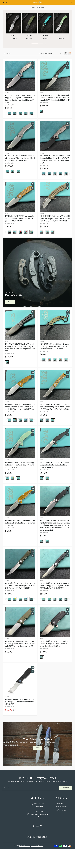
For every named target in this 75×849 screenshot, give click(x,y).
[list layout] (65, 53)
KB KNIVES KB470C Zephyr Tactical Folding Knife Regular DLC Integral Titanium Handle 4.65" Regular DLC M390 (20, 347)
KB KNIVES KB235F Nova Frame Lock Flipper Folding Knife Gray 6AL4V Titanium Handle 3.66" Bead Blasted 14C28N (20, 99)
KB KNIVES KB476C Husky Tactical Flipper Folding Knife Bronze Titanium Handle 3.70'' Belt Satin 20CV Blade (55, 218)
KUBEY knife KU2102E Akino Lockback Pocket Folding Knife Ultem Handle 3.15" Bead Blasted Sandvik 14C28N (55, 406)
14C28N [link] (29, 36)
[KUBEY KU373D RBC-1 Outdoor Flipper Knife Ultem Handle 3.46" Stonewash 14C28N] (20, 501)
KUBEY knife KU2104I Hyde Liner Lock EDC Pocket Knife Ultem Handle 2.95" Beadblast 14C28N (20, 218)
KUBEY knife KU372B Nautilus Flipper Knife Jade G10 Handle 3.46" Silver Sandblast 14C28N (19, 464)
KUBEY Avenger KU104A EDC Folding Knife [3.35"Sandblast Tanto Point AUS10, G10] (19, 701)
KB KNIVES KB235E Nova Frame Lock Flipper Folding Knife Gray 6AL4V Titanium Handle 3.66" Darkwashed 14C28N (55, 159)
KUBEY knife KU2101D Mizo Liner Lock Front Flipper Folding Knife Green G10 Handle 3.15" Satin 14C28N (20, 585)
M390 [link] (13, 36)
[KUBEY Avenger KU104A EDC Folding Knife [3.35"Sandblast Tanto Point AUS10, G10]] (20, 680)
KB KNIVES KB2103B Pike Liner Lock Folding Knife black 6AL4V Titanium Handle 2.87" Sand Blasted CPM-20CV (55, 97)
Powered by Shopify (37, 846)
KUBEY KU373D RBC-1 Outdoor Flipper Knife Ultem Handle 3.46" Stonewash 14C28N (20, 522)
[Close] (20, 4)
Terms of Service (61, 806)
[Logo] (37, 2)
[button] (7, 2)
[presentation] (34, 113)
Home (33, 7)
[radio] (9, 113)
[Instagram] (37, 826)
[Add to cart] (32, 67)
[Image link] (13, 27)
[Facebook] (34, 826)
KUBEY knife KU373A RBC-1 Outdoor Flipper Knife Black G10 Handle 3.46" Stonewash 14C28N (55, 464)
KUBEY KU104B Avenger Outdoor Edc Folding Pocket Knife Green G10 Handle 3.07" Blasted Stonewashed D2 (20, 643)
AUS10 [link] (45, 36)
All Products (61, 803)
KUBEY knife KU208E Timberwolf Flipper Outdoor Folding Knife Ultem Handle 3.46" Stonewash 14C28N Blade (20, 406)
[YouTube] (41, 826)
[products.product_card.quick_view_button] (32, 63)
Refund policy (61, 810)
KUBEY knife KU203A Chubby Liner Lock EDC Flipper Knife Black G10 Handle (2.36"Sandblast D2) (54, 643)
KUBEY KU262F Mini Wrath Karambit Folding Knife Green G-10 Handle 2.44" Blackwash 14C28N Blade (54, 346)
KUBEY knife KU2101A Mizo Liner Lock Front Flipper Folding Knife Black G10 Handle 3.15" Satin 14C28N (54, 585)
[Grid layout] (69, 53)
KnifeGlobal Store (24, 846)
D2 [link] (61, 36)
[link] (10, 302)
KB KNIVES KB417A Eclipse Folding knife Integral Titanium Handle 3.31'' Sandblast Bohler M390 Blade (20, 158)
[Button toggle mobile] (4, 2)
